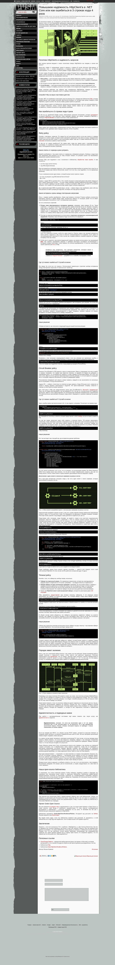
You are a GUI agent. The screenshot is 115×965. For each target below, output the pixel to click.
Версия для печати (92, 856)
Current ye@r (48, 909)
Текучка (18, 28)
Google (38, 1)
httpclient (83, 16)
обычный (85, 389)
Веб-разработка (21, 54)
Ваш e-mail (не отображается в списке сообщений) (75, 884)
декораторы (53, 656)
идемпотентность (44, 717)
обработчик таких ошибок (85, 159)
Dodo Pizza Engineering (75, 16)
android (18, 37)
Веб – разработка (75, 1)
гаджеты (18, 35)
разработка (19, 46)
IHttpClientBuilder (49, 117)
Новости (18, 15)
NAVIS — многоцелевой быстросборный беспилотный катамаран (24, 109)
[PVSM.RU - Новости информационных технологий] (26, 8)
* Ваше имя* (66, 880)
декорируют (94, 114)
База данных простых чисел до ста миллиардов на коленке (25, 124)
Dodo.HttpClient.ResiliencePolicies (57, 847)
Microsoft (48, 1)
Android (33, 1)
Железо (18, 63)
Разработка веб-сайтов (23, 59)
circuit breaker (65, 16)
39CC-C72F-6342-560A (22, 81)
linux (17, 65)
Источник (95, 849)
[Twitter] (50, 856)
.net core (57, 16)
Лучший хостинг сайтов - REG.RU (25, 76)
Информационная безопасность (61, 1)
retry (45, 17)
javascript (19, 30)
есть (54, 244)
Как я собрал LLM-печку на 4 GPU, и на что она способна (25, 113)
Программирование (22, 17)
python (18, 44)
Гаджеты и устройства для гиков (26, 26)
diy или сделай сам (22, 33)
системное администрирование (25, 39)
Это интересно (20, 22)
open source (20, 50)
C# (60, 16)
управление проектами (23, 41)
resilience (41, 17)
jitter (42, 241)
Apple (42, 1)
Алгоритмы (19, 68)
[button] (68, 523)
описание (41, 140)
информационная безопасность (26, 19)
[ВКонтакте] (48, 856)
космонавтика (20, 57)
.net (54, 16)
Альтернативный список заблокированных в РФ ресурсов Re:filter (26, 133)
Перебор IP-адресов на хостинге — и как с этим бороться (26, 128)
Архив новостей (25, 1)
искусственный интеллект (24, 48)
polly (94, 16)
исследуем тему (54, 806)
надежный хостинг (26, 151)
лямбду (80, 416)
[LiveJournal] (55, 856)
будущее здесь (20, 52)
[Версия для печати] (80, 856)
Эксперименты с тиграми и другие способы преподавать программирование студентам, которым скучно (26, 97)
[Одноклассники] (52, 856)
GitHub (95, 813)
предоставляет (55, 595)
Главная (18, 1)
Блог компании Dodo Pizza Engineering (56, 17)
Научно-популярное (22, 24)
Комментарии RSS (62, 927)
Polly (91, 98)
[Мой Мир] (54, 856)
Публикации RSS (52, 927)
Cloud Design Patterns (47, 841)
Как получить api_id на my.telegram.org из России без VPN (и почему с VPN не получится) (26, 91)
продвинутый (93, 389)
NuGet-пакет (55, 815)
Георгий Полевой (57, 255)
